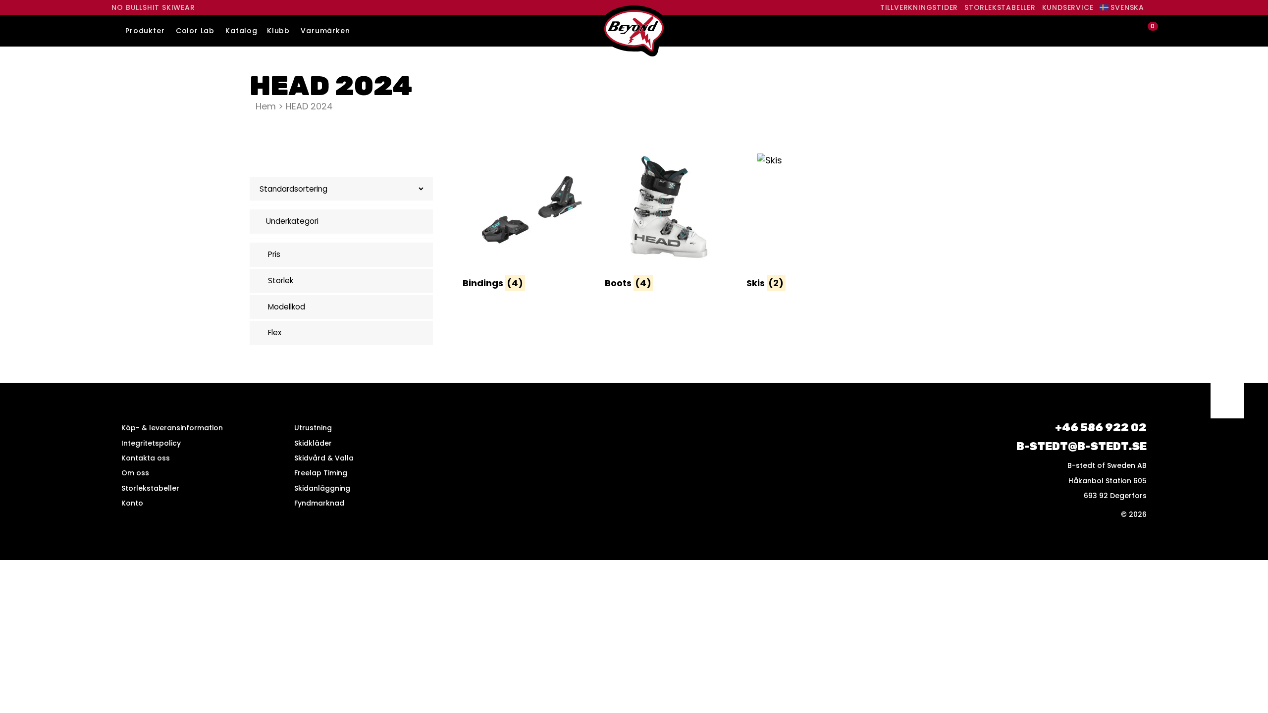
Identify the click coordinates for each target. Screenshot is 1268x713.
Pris (274, 254)
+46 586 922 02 (1101, 427)
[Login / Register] (1130, 31)
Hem (266, 106)
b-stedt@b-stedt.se (1081, 446)
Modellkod (286, 307)
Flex (274, 332)
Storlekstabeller (1000, 7)
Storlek (280, 280)
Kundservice (1068, 7)
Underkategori (292, 221)
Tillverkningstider (919, 7)
